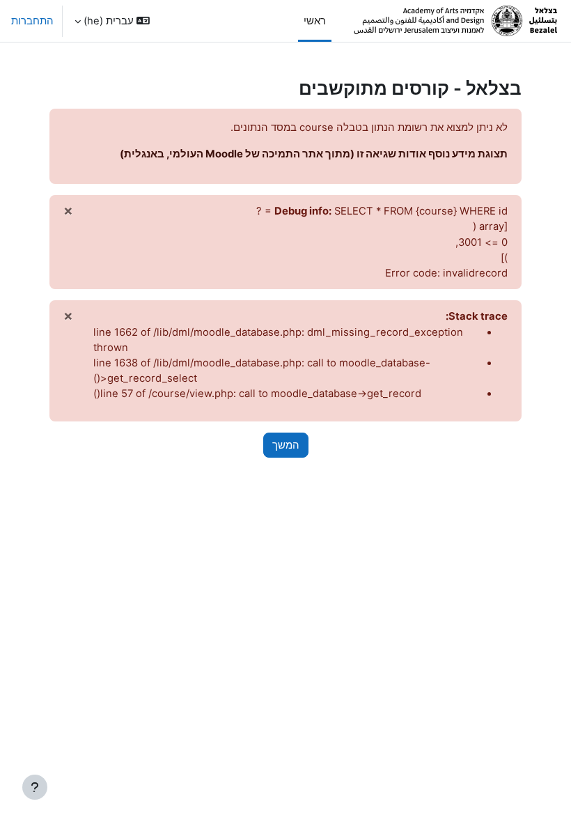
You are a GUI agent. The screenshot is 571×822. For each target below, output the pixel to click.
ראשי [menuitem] (315, 21)
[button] (112, 21)
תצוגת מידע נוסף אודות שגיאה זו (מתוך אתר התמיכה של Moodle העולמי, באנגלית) (314, 154)
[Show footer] (34, 787)
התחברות (32, 21)
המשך (285, 445)
